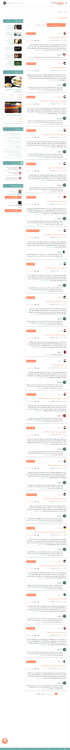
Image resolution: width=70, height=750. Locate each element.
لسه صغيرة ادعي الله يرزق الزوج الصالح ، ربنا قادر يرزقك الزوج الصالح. (45, 57)
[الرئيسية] (65, 12)
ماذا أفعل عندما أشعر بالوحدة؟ (58, 37)
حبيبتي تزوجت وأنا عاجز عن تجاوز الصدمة (55, 235)
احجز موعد (11, 197)
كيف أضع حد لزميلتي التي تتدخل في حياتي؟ (54, 134)
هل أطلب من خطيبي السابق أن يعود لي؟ (55, 335)
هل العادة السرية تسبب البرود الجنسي (56, 268)
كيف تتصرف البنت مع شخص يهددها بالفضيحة (53, 666)
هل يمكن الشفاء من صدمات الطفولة (56, 632)
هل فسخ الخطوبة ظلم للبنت (58, 365)
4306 (39, 694)
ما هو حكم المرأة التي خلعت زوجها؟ (56, 168)
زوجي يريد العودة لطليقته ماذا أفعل (56, 465)
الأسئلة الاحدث (60, 12)
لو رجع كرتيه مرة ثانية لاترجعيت (53, 354)
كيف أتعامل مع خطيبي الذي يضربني (56, 201)
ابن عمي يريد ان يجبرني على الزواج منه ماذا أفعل (53, 565)
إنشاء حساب (19, 3)
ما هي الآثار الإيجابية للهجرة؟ (58, 68)
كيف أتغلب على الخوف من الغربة (57, 599)
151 (43, 694)
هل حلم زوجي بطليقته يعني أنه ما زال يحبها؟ (54, 499)
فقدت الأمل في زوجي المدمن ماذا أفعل (56, 301)
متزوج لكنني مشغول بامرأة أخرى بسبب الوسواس (53, 101)
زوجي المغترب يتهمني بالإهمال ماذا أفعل (55, 432)
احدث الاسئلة (56, 25)
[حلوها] (66, 3)
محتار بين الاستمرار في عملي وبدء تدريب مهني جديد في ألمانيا (50, 532)
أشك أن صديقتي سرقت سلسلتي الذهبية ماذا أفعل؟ (52, 398)
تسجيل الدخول (11, 3)
